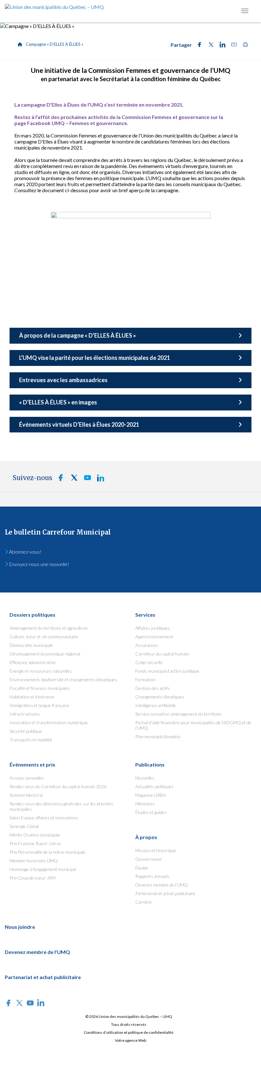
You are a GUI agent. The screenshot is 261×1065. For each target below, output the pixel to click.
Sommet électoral (26, 795)
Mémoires (145, 803)
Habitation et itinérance (32, 696)
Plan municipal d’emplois (158, 736)
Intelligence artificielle (155, 705)
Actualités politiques (154, 786)
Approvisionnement (154, 636)
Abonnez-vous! (24, 552)
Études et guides (150, 812)
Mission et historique (155, 850)
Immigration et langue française (39, 705)
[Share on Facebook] (197, 45)
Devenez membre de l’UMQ (161, 884)
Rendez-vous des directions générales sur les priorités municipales (61, 806)
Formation (145, 679)
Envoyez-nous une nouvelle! (38, 564)
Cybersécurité (149, 662)
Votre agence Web (130, 1040)
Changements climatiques (159, 696)
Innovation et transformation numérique (49, 722)
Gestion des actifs (152, 688)
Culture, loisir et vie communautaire (44, 636)
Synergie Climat (24, 826)
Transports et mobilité (31, 739)
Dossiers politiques (32, 615)
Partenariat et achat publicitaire (165, 893)
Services (145, 615)
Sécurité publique (26, 731)
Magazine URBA (150, 795)
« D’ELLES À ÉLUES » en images (58, 402)
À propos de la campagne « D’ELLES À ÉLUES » (77, 335)
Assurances (146, 645)
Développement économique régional (45, 653)
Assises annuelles (27, 778)
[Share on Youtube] (85, 479)
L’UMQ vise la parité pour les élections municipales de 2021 (94, 357)
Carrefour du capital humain (162, 653)
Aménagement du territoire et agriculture (49, 628)
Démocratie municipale (31, 645)
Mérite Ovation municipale (35, 834)
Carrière (143, 902)
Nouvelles (144, 778)
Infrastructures (25, 714)
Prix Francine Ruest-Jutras (35, 843)
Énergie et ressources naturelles (41, 671)
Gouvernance (148, 859)
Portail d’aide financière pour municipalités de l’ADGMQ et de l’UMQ (193, 725)
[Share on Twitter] (209, 45)
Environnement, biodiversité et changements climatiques (63, 679)
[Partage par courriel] (232, 45)
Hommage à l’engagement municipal (43, 869)
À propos (146, 837)
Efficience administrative (33, 662)
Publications (150, 764)
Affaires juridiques (152, 628)
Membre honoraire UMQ (34, 860)
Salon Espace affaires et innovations (44, 817)
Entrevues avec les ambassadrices (63, 379)
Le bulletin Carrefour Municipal (58, 532)
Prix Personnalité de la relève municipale (48, 852)
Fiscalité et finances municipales (40, 688)
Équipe (141, 867)
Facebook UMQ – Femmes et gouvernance (77, 123)
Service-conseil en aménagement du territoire (178, 714)
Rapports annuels (152, 876)
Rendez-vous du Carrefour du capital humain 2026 (58, 786)
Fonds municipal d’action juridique (167, 671)
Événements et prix (32, 764)
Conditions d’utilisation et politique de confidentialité (128, 1032)
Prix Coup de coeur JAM (32, 877)
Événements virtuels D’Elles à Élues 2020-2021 (79, 424)
